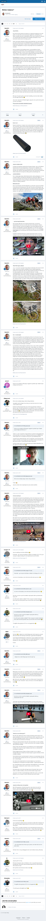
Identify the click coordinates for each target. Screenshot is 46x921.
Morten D (6, 818)
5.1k (7, 618)
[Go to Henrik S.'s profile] (3, 14)
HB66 (6, 631)
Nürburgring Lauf (16, 183)
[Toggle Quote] (14, 425)
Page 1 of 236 (21, 23)
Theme (23, 917)
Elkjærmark (7, 398)
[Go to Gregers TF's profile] (7, 554)
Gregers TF (7, 549)
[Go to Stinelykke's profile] (7, 589)
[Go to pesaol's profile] (7, 385)
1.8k (7, 828)
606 (7, 391)
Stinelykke (7, 585)
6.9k (7, 38)
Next (14, 23)
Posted (16, 28)
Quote (17, 109)
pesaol (7, 381)
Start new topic (28, 18)
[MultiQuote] (14, 109)
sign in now (28, 902)
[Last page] (16, 24)
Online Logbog (14, 14)
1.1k (7, 595)
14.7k (7, 560)
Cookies (28, 917)
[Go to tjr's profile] (7, 612)
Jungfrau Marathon (16, 173)
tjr (6, 608)
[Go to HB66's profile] (7, 636)
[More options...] (43, 28)
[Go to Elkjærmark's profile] (7, 402)
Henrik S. (8, 13)
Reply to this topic (39, 18)
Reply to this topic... (12, 907)
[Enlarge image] (24, 97)
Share (33, 13)
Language (18, 917)
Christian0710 (38, 156)
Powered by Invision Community (23, 919)
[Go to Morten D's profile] (7, 822)
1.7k (7, 408)
